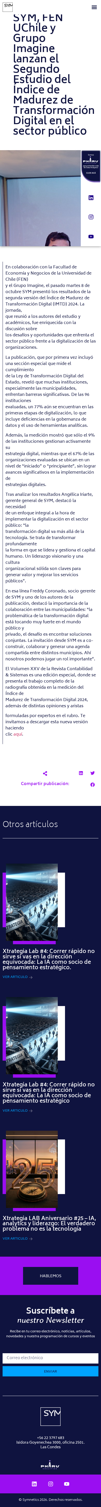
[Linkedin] (91, 197)
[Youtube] (91, 236)
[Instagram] (91, 217)
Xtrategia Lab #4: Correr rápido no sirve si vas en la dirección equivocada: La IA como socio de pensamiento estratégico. (49, 960)
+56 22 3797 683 (50, 1438)
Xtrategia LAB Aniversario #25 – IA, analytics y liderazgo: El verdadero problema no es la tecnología (49, 1224)
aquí (17, 734)
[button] (94, 7)
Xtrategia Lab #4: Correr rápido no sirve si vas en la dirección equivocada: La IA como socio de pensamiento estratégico (49, 1093)
